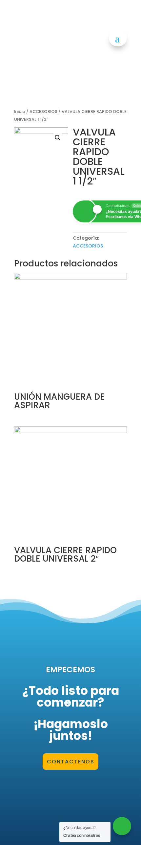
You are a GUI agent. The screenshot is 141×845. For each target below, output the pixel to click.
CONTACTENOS (70, 761)
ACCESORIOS (43, 111)
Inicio (19, 111)
